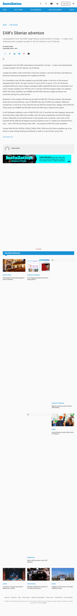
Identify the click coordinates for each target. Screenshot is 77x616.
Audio (5, 10)
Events (71, 10)
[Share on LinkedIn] (14, 53)
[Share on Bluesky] (19, 53)
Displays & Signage (55, 10)
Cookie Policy (58, 597)
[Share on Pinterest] (24, 53)
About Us (7, 597)
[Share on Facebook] (10, 53)
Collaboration (36, 10)
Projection (31, 557)
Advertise (14, 597)
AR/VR (53, 429)
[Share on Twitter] (5, 53)
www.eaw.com (8, 137)
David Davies (9, 46)
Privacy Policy (26, 597)
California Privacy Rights (38, 597)
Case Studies (13, 25)
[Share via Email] (28, 53)
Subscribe (66, 4)
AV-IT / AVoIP (18, 10)
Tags (19, 597)
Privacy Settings (68, 597)
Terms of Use (49, 597)
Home (4, 25)
